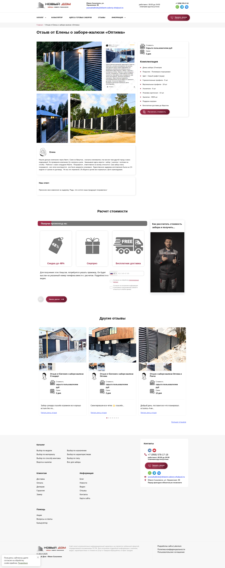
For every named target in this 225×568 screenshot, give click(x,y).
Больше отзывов (178, 422)
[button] (106, 417)
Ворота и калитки (44, 462)
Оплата (40, 483)
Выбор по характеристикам (79, 454)
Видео (82, 487)
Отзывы (101, 17)
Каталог (40, 17)
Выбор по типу (73, 458)
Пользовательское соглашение (171, 552)
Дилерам (40, 487)
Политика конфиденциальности (171, 549)
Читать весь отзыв (49, 413)
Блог (82, 479)
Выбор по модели (44, 451)
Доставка (41, 479)
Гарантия (41, 491)
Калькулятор (57, 17)
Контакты (84, 494)
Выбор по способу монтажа (49, 458)
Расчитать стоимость (157, 112)
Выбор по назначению (76, 451)
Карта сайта (85, 498)
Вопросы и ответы (44, 519)
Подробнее (23, 563)
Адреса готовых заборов (80, 17)
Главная (40, 25)
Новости (83, 483)
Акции (39, 515)
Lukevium (177, 546)
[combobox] (113, 273)
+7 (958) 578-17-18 (182, 3)
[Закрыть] (38, 557)
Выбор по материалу (46, 454)
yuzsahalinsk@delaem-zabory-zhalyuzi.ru (104, 8)
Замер (39, 494)
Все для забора (74, 462)
